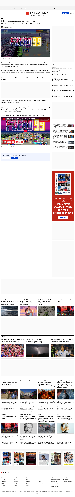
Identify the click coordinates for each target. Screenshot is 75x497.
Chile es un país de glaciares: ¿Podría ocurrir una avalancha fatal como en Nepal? (46, 302)
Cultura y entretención (25, 414)
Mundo (30, 8)
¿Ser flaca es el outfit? (61, 435)
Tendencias (41, 379)
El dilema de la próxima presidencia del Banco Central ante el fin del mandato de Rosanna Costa (27, 402)
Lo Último (40, 8)
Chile (2, 379)
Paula (58, 414)
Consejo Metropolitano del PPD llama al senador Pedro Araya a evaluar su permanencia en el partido (60, 147)
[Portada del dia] (63, 194)
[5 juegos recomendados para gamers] (65, 311)
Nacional (10, 8)
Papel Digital (53, 8)
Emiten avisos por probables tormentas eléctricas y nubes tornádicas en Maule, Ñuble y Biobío (37, 341)
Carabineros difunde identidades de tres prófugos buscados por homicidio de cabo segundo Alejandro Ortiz (9, 402)
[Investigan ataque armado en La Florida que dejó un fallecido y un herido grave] (9, 394)
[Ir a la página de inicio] (37, 13)
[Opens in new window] (31, 465)
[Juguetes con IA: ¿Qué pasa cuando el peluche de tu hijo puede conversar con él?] (65, 428)
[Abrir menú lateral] (2, 13)
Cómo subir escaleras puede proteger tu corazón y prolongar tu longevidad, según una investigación (46, 402)
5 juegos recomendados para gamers (65, 300)
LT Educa (59, 8)
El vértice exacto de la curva (27, 381)
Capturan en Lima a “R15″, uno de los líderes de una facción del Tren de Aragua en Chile (9, 408)
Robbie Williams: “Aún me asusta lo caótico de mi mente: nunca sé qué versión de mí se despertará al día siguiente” (63, 92)
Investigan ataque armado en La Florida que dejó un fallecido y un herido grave (62, 86)
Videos (34, 8)
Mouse (2, 18)
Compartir (4, 58)
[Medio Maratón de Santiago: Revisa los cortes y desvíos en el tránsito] (12, 350)
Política (6, 8)
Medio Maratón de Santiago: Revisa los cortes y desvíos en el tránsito (12, 340)
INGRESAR (72, 13)
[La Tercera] (6, 465)
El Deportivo (26, 8)
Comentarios (10, 58)
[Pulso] (19, 465)
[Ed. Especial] (43, 465)
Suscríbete (14, 158)
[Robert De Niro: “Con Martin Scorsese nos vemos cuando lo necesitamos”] (28, 428)
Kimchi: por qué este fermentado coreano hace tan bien (64, 443)
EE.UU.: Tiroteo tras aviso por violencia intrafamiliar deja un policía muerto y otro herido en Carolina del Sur (63, 81)
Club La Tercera (46, 8)
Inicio (2, 8)
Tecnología (20, 8)
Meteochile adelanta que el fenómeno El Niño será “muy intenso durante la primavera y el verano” (60, 142)
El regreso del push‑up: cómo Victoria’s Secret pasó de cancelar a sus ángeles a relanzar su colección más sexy (46, 383)
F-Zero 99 (12, 146)
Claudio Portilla (8, 27)
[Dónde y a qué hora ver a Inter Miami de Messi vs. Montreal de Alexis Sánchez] (62, 350)
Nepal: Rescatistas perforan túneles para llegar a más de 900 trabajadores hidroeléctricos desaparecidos (62, 70)
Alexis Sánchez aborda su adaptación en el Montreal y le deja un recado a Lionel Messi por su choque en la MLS (60, 131)
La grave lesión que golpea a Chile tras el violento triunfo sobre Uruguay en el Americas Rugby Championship (65, 402)
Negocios (15, 8)
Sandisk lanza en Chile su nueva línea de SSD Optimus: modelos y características (9, 444)
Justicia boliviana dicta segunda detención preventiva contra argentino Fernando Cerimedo (46, 444)
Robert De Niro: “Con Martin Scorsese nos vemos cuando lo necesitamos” (63, 75)
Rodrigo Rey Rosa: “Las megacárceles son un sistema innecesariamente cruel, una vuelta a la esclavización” (62, 98)
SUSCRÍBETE (63, 217)
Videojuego (8, 146)
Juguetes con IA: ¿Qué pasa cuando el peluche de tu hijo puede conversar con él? (64, 418)
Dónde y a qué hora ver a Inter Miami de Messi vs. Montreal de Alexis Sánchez (62, 341)
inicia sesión (6, 158)
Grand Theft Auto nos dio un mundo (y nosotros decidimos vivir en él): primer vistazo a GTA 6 (28, 302)
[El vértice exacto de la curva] (28, 394)
